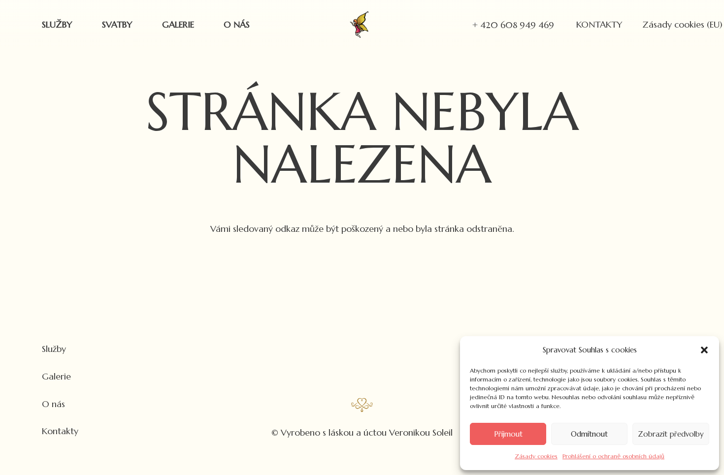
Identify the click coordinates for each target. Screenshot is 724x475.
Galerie (56, 376)
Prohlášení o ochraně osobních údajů (613, 456)
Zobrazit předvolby (671, 434)
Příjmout (508, 434)
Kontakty (60, 431)
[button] (704, 350)
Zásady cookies (536, 456)
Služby (54, 348)
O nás (53, 404)
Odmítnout (589, 434)
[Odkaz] (360, 24)
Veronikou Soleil (421, 432)
